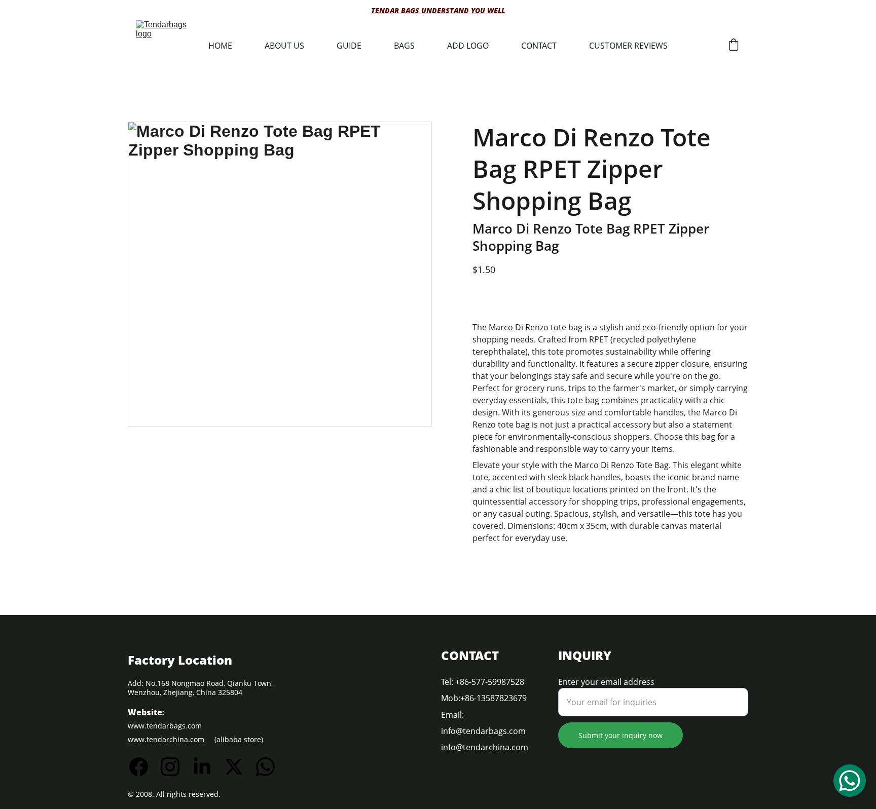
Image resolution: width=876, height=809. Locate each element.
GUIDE (349, 45)
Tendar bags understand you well (438, 10)
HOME (220, 45)
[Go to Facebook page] (143, 766)
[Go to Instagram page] (175, 766)
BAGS (404, 45)
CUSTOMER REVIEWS (628, 45)
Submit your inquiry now (620, 735)
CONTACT (539, 45)
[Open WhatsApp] (849, 780)
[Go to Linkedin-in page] (207, 766)
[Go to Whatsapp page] (265, 766)
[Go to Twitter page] (239, 766)
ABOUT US (284, 45)
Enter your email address (606, 681)
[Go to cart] (733, 46)
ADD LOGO (468, 45)
